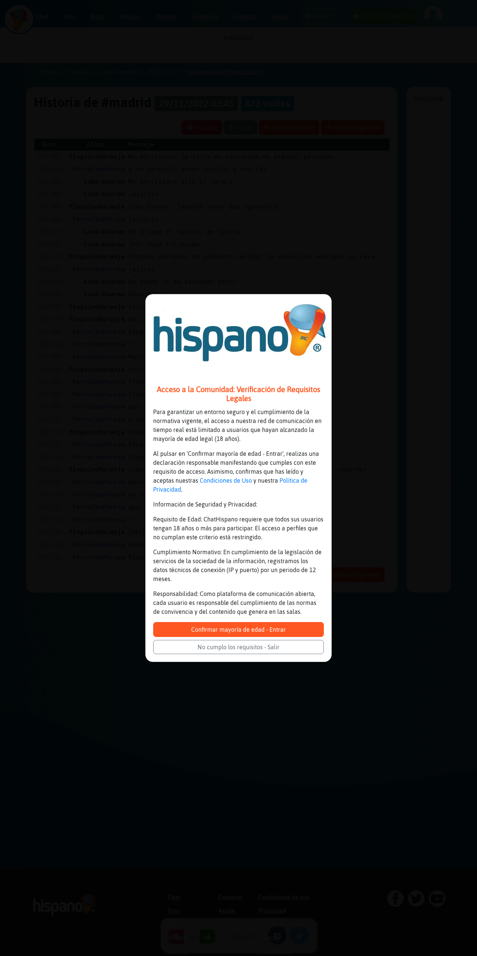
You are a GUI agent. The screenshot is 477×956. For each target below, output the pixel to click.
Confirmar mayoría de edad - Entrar (238, 629)
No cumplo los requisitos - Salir (238, 647)
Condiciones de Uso (226, 480)
